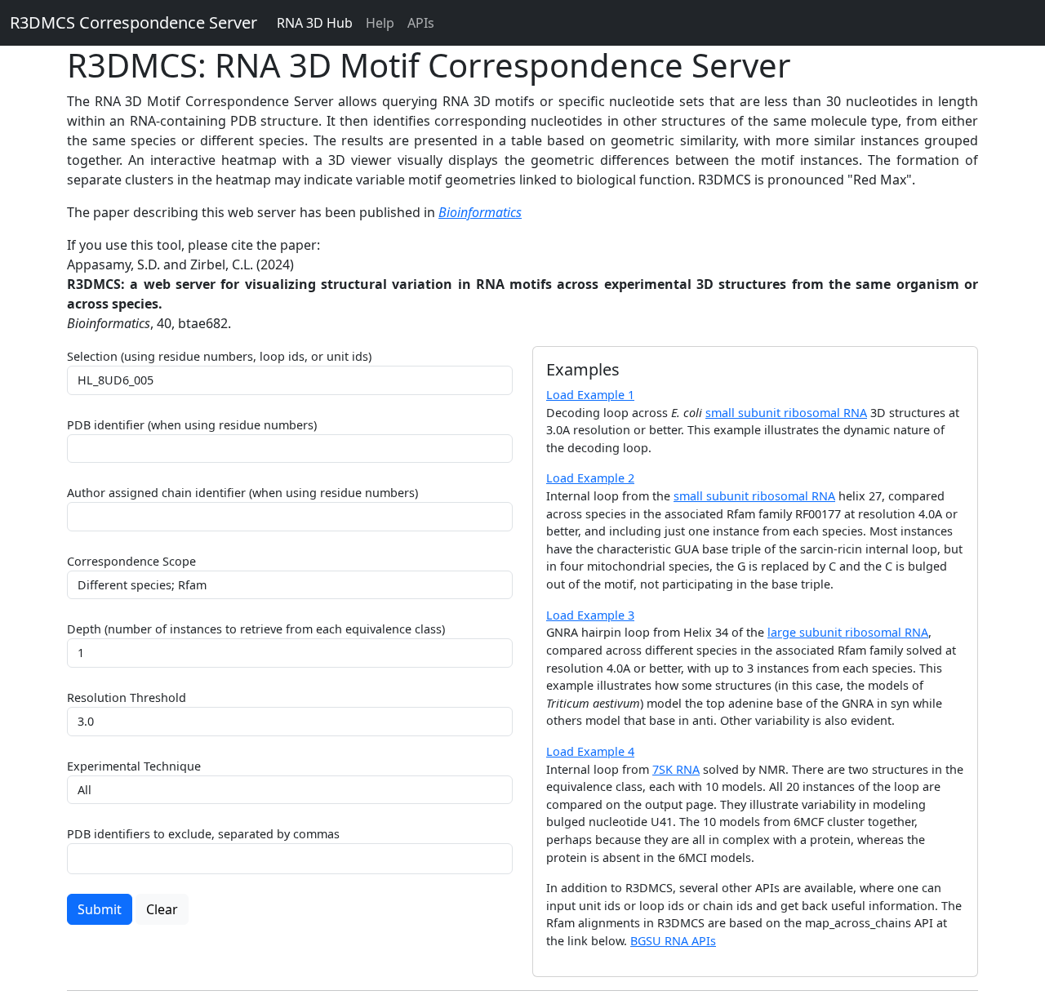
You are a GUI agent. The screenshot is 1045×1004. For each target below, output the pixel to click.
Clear (162, 909)
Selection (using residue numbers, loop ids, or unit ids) (219, 356)
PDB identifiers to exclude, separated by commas (203, 834)
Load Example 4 (590, 751)
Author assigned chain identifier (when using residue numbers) (242, 492)
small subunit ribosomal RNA (786, 412)
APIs (420, 23)
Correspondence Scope (131, 561)
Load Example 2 (590, 478)
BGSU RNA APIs (673, 940)
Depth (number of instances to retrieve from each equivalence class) (256, 629)
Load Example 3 (590, 615)
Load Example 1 (590, 394)
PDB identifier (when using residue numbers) (192, 425)
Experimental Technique (134, 766)
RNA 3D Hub (315, 23)
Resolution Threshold (126, 697)
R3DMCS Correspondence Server (133, 22)
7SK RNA (676, 769)
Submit (100, 909)
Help (380, 23)
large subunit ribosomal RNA (847, 632)
